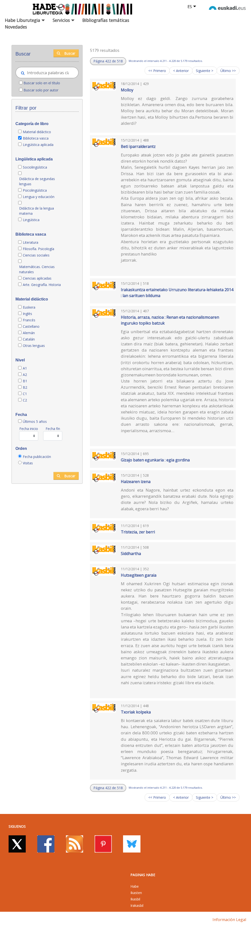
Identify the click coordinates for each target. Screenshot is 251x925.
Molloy (127, 90)
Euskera (29, 307)
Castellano (31, 326)
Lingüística (31, 219)
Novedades (16, 27)
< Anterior (181, 70)
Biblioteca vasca (36, 138)
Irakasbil (136, 905)
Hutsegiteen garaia (138, 575)
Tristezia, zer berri (138, 532)
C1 (25, 393)
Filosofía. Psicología (38, 248)
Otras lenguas (34, 345)
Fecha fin (53, 428)
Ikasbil (135, 899)
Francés (29, 320)
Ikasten (136, 892)
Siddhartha (131, 553)
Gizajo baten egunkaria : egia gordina (155, 460)
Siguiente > (204, 70)
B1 (25, 381)
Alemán (29, 332)
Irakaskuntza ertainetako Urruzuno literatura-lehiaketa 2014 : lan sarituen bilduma (177, 292)
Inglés (27, 313)
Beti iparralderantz (138, 146)
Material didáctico (37, 131)
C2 (25, 400)
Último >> (228, 70)
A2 (25, 374)
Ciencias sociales (36, 255)
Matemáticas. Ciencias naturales (37, 269)
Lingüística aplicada (38, 144)
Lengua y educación (38, 196)
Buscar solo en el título (42, 83)
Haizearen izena (136, 481)
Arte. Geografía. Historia (42, 284)
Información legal (229, 919)
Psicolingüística (35, 190)
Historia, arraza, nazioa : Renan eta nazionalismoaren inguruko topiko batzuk (170, 320)
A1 (25, 368)
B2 (25, 387)
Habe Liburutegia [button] (23, 20)
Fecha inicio (28, 428)
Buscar (69, 53)
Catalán (29, 339)
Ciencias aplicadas (37, 278)
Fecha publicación (37, 456)
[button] (108, 61)
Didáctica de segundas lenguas (37, 181)
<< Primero (157, 70)
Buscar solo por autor (41, 90)
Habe (134, 886)
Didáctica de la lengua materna (36, 211)
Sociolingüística (35, 167)
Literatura (30, 242)
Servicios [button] (62, 20)
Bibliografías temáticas (105, 20)
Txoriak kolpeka (136, 712)
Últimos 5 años (35, 421)
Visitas (28, 463)
